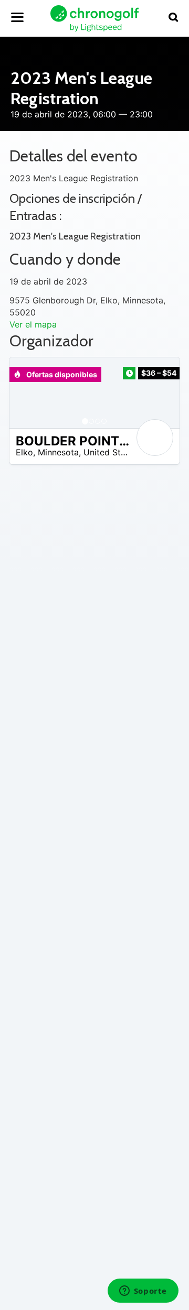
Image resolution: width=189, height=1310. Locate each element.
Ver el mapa (33, 324)
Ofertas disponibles (61, 374)
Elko (24, 452)
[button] (27, 392)
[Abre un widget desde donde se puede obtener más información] (142, 1292)
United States (110, 452)
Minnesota (58, 452)
